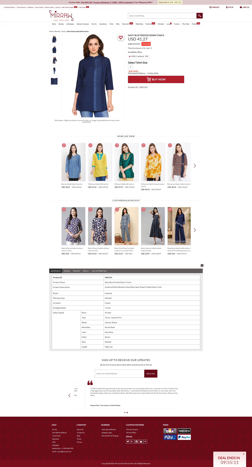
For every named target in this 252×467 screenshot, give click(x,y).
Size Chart (133, 71)
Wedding (139, 24)
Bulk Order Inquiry (68, 7)
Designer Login (107, 433)
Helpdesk (55, 445)
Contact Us (81, 433)
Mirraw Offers (131, 433)
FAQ (54, 442)
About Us (80, 429)
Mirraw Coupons (132, 429)
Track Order (39, 7)
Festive (150, 24)
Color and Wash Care (99, 271)
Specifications (56, 271)
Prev (70, 395)
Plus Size (185, 24)
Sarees (61, 24)
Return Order (49, 7)
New (54, 24)
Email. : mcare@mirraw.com (61, 452)
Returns (86, 271)
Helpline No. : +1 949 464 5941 (63, 448)
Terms (79, 439)
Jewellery (103, 24)
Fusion (177, 24)
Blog (78, 436)
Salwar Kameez (83, 24)
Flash (196, 24)
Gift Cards (83, 7)
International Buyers (109, 429)
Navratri (127, 24)
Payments (76, 271)
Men (118, 24)
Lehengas (70, 24)
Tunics (108, 317)
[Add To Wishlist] (120, 37)
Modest (161, 24)
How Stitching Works (59, 433)
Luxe (168, 24)
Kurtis (94, 24)
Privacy (79, 442)
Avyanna (108, 293)
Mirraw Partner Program (110, 436)
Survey (57, 7)
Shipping (67, 271)
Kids (111, 24)
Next (194, 166)
